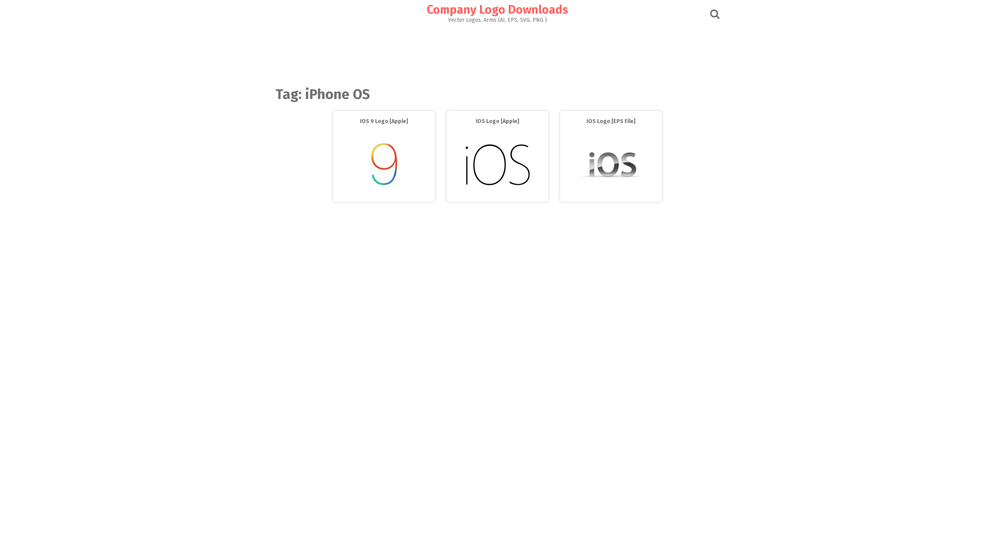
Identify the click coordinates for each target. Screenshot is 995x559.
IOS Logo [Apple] (497, 121)
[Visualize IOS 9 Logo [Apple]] (384, 196)
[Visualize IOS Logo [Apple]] (497, 196)
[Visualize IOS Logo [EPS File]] (611, 196)
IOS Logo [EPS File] (611, 121)
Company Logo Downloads (497, 10)
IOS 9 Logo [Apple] (384, 121)
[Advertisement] (497, 52)
